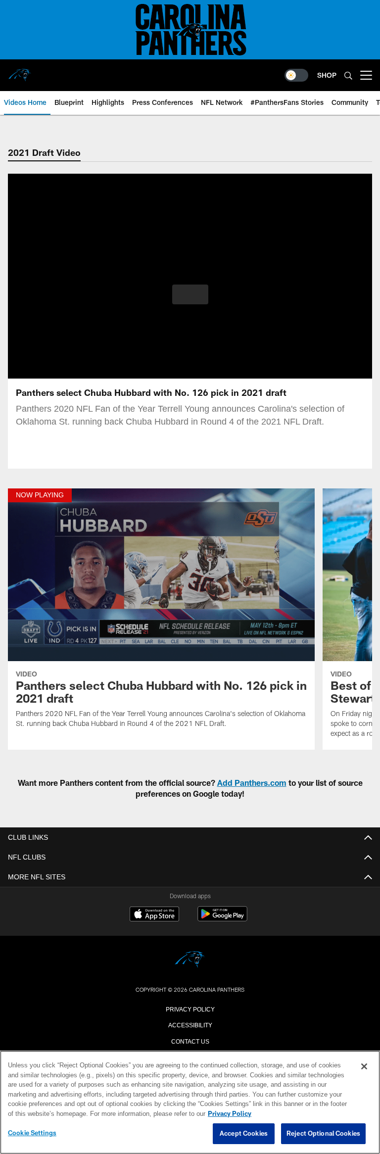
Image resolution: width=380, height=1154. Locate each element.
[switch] (296, 75)
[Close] (364, 1067)
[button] (190, 294)
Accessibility (190, 1024)
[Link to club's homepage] (20, 71)
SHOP (326, 75)
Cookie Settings (32, 1133)
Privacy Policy (190, 1008)
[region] (190, 1102)
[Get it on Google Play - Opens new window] (222, 919)
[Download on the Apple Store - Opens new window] (154, 915)
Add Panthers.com (251, 782)
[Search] (348, 75)
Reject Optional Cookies (323, 1134)
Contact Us (190, 1040)
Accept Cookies (244, 1134)
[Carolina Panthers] (190, 960)
